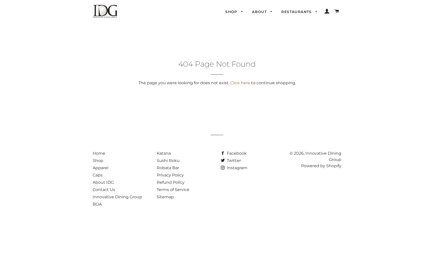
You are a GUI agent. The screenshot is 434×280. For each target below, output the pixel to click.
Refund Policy (171, 182)
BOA (97, 204)
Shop (232, 12)
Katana (164, 153)
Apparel (100, 167)
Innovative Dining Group (117, 197)
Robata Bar (168, 167)
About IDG (103, 182)
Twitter (233, 160)
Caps (97, 175)
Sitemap (165, 197)
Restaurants (297, 12)
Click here (240, 82)
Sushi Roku (168, 160)
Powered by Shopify (321, 165)
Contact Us (104, 189)
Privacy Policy (170, 175)
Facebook (236, 153)
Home (99, 153)
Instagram (236, 167)
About (260, 12)
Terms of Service (173, 189)
